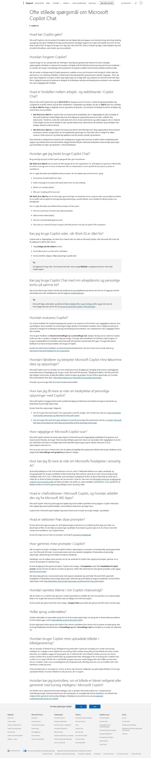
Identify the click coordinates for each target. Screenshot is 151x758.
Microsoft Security (80, 721)
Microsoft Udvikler (104, 718)
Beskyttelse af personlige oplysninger (65, 754)
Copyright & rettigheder (84, 754)
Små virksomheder (80, 742)
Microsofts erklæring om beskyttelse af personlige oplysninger (77, 377)
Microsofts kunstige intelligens (84, 718)
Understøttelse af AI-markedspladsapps (105, 726)
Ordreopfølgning (36, 732)
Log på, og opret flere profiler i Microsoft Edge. (77, 306)
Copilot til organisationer (14, 725)
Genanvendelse (36, 735)
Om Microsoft (125, 721)
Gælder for (34, 26)
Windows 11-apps (12, 739)
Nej (95, 706)
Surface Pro (11, 718)
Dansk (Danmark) (15, 750)
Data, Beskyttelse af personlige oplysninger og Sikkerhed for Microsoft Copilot (74, 581)
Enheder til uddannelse (60, 721)
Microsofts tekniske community (107, 730)
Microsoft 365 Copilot (81, 735)
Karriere (124, 718)
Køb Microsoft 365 (107, 3)
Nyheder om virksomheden (129, 725)
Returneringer (35, 728)
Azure (77, 725)
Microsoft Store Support (38, 725)
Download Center (36, 721)
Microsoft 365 (39, 3)
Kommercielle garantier (38, 739)
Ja (81, 706)
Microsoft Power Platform (106, 737)
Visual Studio (103, 744)
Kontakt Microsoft (47, 754)
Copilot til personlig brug (14, 728)
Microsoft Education (59, 718)
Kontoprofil (34, 718)
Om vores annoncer (109, 754)
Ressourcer (92, 3)
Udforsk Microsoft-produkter (15, 735)
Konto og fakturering (79, 3)
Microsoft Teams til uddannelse (62, 725)
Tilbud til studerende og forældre (63, 739)
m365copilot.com (77, 293)
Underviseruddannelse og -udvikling (63, 735)
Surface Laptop (11, 721)
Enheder (66, 3)
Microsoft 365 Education (60, 728)
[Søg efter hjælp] (136, 2)
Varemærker (97, 754)
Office (48, 3)
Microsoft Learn (103, 721)
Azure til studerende (59, 742)
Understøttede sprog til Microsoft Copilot (66, 620)
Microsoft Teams (80, 739)
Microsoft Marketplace (105, 734)
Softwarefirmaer (103, 741)
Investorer (125, 734)
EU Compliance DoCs (122, 754)
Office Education (58, 732)
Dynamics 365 (79, 728)
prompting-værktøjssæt (82, 535)
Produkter (56, 3)
